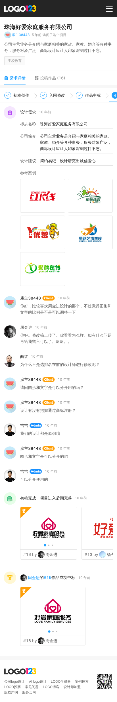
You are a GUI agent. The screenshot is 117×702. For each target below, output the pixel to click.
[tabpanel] (58, 372)
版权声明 (11, 692)
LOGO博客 (51, 687)
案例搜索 (82, 681)
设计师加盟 (72, 687)
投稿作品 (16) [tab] (52, 77)
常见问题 (32, 687)
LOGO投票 (12, 687)
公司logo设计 (14, 681)
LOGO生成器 (61, 681)
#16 (47, 577)
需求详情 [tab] (18, 77)
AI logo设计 (38, 681)
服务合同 (29, 692)
